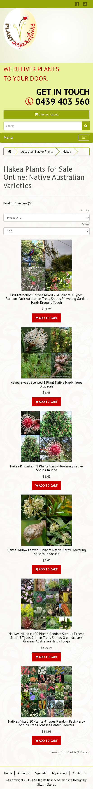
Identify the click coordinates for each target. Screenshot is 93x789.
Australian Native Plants (37, 151)
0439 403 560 (62, 101)
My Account (59, 773)
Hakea (67, 151)
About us (24, 773)
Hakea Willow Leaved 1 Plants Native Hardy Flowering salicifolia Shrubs (46, 552)
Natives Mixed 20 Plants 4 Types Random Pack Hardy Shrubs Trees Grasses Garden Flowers (46, 723)
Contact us (80, 773)
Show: (86, 224)
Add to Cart (48, 318)
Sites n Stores (46, 784)
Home (8, 773)
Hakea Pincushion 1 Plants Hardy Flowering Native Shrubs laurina (46, 468)
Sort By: (85, 210)
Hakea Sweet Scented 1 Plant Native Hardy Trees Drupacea (46, 384)
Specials (40, 773)
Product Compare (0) (17, 203)
